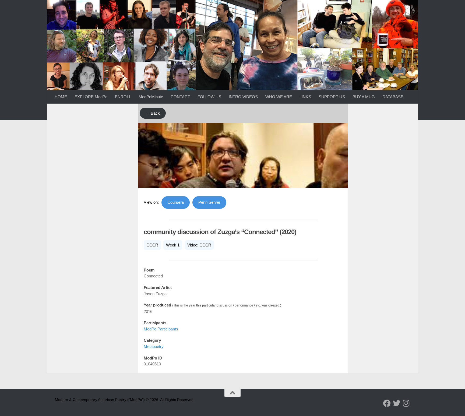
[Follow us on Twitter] (396, 403)
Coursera (175, 202)
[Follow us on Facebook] (387, 403)
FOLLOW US (209, 96)
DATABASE (392, 96)
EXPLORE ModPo (91, 96)
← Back (153, 113)
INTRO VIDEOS (243, 96)
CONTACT (180, 96)
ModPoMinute (151, 96)
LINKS (305, 96)
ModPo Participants (161, 329)
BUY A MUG (364, 96)
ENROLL (123, 96)
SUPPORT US (332, 96)
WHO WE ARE (278, 96)
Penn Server (209, 202)
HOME (61, 96)
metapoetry (154, 346)
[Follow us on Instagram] (406, 403)
